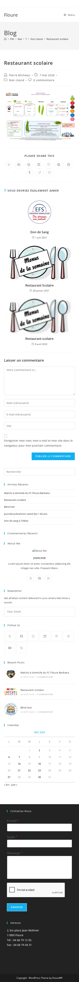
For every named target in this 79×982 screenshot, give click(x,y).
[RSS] (21, 648)
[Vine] (68, 636)
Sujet (12, 837)
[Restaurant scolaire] (11, 692)
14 (19, 763)
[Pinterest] (56, 636)
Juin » (14, 784)
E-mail (13, 821)
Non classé (16, 80)
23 (39, 770)
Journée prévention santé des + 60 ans (25, 514)
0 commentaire (43, 80)
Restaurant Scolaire (39, 285)
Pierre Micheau (19, 75)
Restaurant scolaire (57, 39)
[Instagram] (48, 578)
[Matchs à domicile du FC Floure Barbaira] (11, 674)
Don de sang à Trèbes (16, 520)
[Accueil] (5, 39)
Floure (11, 15)
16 (39, 763)
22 (29, 770)
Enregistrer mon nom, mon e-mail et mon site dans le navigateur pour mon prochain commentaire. (38, 443)
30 (39, 777)
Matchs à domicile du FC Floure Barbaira (27, 493)
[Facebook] (39, 578)
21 (19, 770)
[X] (31, 578)
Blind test (9, 506)
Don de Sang (39, 232)
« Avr (7, 784)
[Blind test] (11, 709)
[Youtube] (10, 648)
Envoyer (17, 907)
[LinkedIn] (45, 636)
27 (9, 777)
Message (15, 853)
